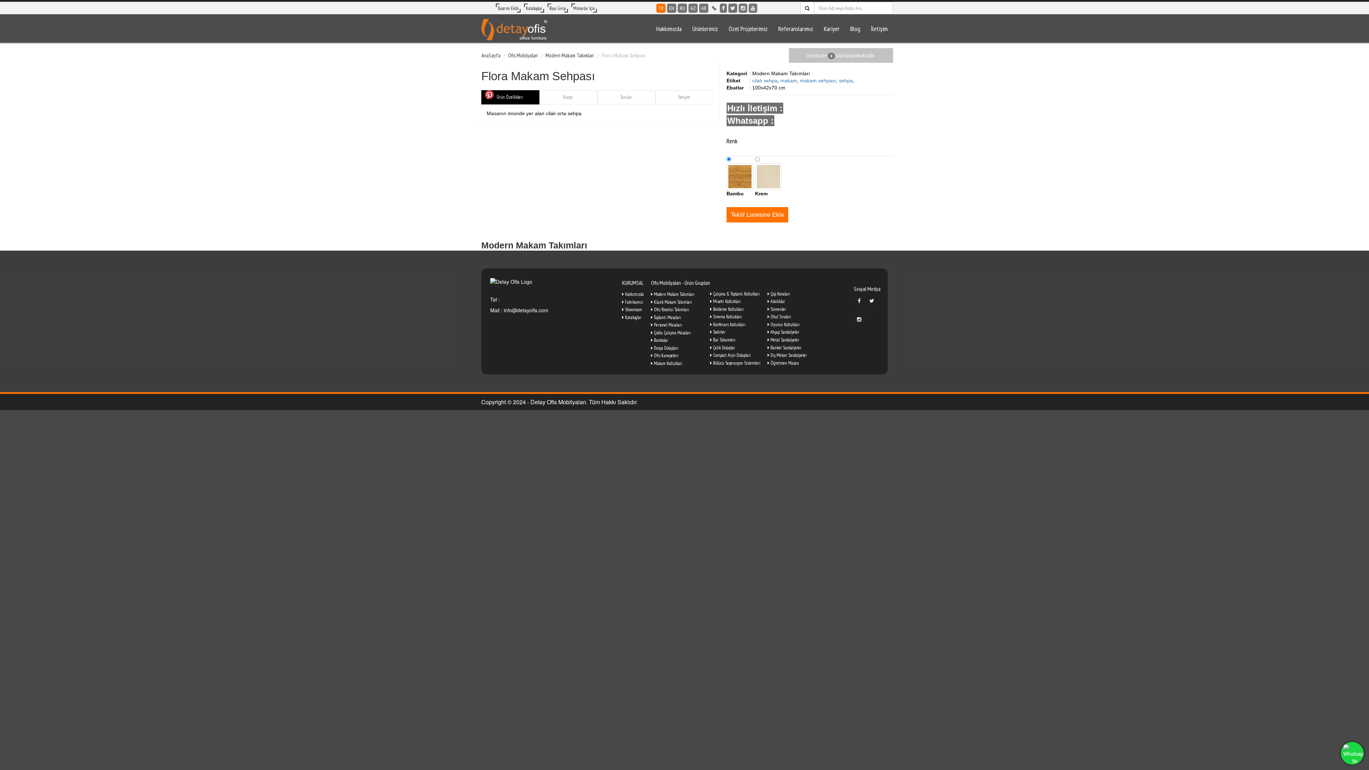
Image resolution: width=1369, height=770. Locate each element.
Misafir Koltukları (726, 301)
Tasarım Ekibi (508, 8)
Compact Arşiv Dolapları (731, 355)
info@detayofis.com (525, 310)
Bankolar (660, 340)
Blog (855, 29)
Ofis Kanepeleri (665, 356)
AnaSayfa (491, 55)
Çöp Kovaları (779, 294)
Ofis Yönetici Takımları (671, 310)
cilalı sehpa (765, 80)
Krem (761, 193)
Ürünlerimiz (705, 29)
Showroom (633, 310)
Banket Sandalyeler (785, 348)
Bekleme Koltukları (728, 309)
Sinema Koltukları (727, 317)
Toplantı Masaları (667, 317)
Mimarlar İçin (584, 8)
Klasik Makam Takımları (672, 302)
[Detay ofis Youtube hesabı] (753, 8)
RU (682, 8)
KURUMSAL (633, 282)
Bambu (735, 193)
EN (671, 8)
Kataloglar (534, 8)
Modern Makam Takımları (569, 55)
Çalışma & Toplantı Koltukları (736, 294)
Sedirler (718, 332)
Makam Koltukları (667, 363)
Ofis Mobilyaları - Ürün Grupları (680, 282)
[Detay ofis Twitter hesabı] (732, 8)
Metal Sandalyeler (784, 340)
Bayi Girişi (557, 8)
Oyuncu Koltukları (784, 325)
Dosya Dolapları (665, 348)
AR (703, 8)
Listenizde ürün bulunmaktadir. (840, 55)
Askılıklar (777, 301)
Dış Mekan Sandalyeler (788, 355)
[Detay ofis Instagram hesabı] (743, 8)
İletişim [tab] (684, 97)
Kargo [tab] (568, 97)
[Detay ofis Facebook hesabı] (723, 8)
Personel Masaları (667, 325)
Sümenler (777, 309)
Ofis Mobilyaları (523, 55)
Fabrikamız (633, 302)
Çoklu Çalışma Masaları (672, 333)
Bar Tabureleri (723, 340)
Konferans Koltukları (728, 325)
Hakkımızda (669, 29)
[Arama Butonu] (807, 8)
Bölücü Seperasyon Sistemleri (736, 363)
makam (788, 80)
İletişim (879, 29)
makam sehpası (818, 80)
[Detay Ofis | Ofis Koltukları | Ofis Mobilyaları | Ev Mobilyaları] (514, 28)
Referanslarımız (795, 29)
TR (660, 8)
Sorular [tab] (626, 97)
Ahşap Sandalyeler (784, 332)
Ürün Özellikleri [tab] (510, 97)
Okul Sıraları (780, 317)
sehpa (846, 80)
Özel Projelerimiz (748, 29)
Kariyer (832, 29)
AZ (693, 8)
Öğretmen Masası (784, 363)
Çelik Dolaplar (723, 348)
